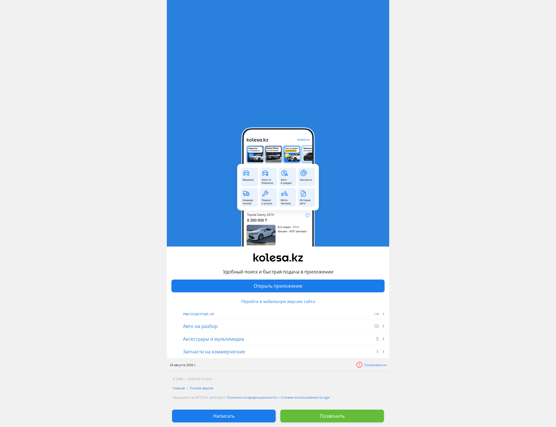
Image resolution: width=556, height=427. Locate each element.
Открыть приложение (278, 286)
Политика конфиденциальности (252, 397)
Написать (224, 416)
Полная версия (201, 388)
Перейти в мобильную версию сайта (278, 301)
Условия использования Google (305, 397)
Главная (179, 388)
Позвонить (332, 416)
